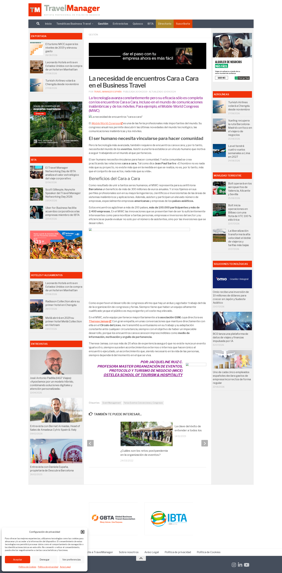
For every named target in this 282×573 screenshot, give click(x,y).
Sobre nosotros (129, 552)
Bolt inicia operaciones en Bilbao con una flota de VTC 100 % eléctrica (239, 212)
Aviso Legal (65, 567)
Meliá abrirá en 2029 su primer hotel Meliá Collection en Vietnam (63, 321)
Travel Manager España (108, 91)
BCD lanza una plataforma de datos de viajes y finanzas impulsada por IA (230, 337)
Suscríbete (183, 23)
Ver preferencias (71, 559)
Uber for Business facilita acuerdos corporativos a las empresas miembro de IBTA (62, 211)
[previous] (90, 443)
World (106, 123)
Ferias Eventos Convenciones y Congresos (143, 403)
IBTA (151, 23)
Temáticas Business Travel (73, 23)
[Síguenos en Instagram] (233, 564)
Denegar (44, 559)
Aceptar (17, 559)
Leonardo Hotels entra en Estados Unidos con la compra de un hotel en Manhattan (63, 66)
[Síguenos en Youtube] (246, 564)
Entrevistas (120, 23)
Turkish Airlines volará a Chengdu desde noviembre (239, 106)
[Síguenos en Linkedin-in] (240, 564)
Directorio (164, 23)
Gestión (103, 23)
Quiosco (138, 23)
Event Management (112, 403)
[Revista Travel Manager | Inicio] (64, 9)
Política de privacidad (48, 567)
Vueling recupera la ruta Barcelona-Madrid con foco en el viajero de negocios (240, 127)
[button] (82, 532)
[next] (204, 443)
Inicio (48, 23)
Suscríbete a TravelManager (95, 552)
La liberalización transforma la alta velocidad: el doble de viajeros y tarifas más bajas (239, 238)
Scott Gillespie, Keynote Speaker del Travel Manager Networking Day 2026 (63, 193)
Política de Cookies (27, 567)
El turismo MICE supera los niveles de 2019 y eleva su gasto (61, 48)
